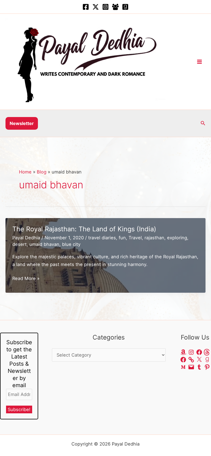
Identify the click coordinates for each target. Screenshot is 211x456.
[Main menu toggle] (199, 62)
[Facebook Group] (115, 7)
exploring (177, 237)
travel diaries (102, 237)
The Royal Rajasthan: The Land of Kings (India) (84, 229)
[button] (21, 123)
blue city (71, 244)
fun (122, 237)
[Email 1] (125, 7)
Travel (135, 237)
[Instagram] (105, 7)
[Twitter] (95, 7)
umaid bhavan (44, 244)
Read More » (26, 278)
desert (19, 244)
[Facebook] (85, 7)
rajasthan (154, 237)
